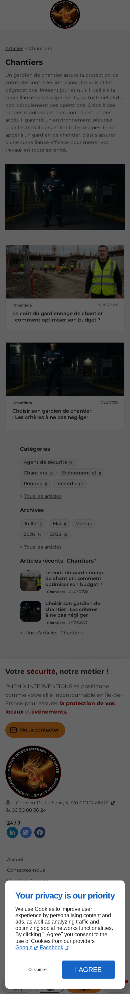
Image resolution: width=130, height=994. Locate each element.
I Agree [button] (88, 969)
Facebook (51, 947)
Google (24, 947)
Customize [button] (38, 969)
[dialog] (65, 934)
